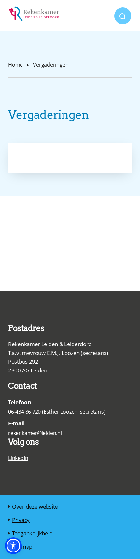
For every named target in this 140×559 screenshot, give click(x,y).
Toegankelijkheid (32, 533)
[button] (13, 545)
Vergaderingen (50, 64)
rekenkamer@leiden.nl (35, 432)
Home (15, 64)
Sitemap (22, 546)
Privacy (21, 520)
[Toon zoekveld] (122, 15)
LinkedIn (18, 458)
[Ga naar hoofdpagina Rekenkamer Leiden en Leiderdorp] (34, 15)
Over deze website (35, 506)
